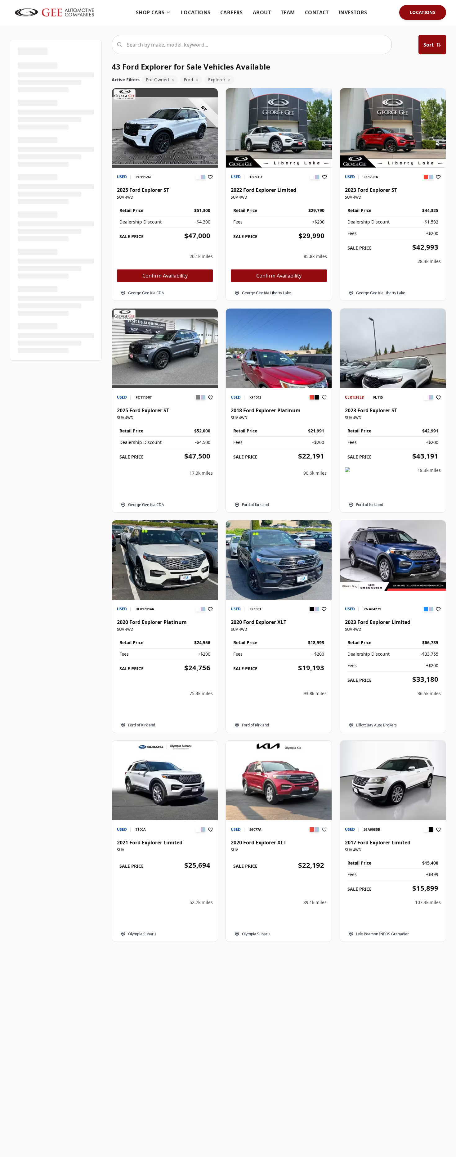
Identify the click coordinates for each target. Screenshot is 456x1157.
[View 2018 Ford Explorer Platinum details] (279, 379)
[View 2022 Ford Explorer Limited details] (279, 128)
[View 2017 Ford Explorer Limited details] (393, 780)
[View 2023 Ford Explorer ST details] (393, 128)
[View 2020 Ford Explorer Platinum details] (165, 560)
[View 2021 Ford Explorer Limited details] (165, 780)
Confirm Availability (165, 275)
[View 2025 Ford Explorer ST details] (165, 128)
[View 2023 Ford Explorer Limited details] (393, 555)
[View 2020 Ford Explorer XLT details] (279, 560)
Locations (423, 12)
